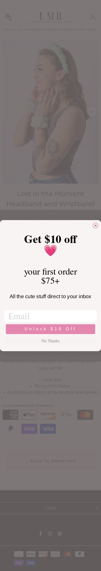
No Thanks (50, 341)
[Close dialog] (95, 225)
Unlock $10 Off (50, 329)
